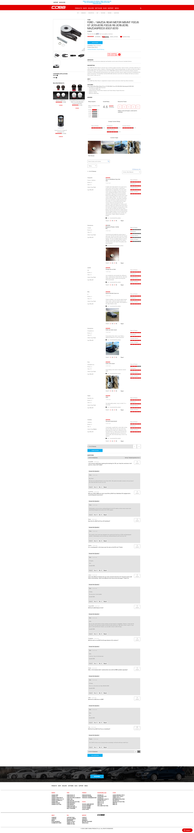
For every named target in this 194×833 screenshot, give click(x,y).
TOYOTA (84, 801)
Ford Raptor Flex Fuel (73, 801)
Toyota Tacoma (86, 806)
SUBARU (53, 792)
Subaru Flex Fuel (56, 804)
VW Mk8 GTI (100, 797)
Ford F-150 (69, 799)
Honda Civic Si (116, 797)
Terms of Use (70, 822)
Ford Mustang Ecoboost (74, 797)
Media (117, 8)
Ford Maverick (71, 803)
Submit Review (95, 450)
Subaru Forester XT (57, 797)
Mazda (54, 75)
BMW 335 (115, 803)
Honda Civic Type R (118, 796)
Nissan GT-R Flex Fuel (119, 801)
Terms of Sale (71, 824)
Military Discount (87, 821)
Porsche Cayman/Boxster (89, 797)
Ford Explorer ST (72, 807)
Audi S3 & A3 (100, 803)
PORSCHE (84, 792)
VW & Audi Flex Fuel (102, 805)
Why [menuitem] (97, 12)
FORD (68, 792)
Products (78, 8)
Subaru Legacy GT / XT (58, 799)
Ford (54, 77)
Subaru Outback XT (57, 800)
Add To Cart (95, 42)
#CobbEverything (56, 822)
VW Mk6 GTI (100, 795)
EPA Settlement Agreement (71, 819)
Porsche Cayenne (87, 796)
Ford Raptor (70, 800)
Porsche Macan (86, 795)
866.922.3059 (62, 2)
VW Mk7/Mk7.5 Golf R (103, 799)
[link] (94, 36)
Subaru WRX (55, 795)
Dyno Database (56, 821)
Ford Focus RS (71, 805)
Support (111, 8)
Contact (84, 817)
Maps (85, 8)
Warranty (85, 820)
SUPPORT (55, 2)
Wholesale (85, 822)
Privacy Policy (71, 821)
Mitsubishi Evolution (119, 799)
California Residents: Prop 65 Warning (95, 49)
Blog (105, 8)
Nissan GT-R (116, 800)
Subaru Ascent (56, 803)
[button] (137, 462)
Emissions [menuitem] (83, 12)
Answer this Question (94, 471)
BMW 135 (115, 804)
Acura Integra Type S (119, 795)
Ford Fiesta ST (71, 796)
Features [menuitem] (103, 12)
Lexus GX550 (85, 809)
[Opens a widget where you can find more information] (187, 830)
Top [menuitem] (78, 12)
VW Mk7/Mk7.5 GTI (101, 796)
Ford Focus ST (71, 795)
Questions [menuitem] (116, 12)
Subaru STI (55, 796)
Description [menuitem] (91, 12)
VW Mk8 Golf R (101, 800)
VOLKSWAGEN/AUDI (101, 792)
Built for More (71, 808)
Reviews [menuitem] (109, 12)
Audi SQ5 (99, 804)
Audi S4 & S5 (100, 801)
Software (98, 8)
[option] (69, 35)
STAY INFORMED (97, 776)
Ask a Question (95, 755)
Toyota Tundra (86, 808)
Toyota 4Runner (86, 805)
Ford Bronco (70, 804)
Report (105, 487)
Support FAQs (71, 817)
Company (54, 817)
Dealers (91, 8)
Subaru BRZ (55, 801)
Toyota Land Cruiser (88, 804)
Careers (54, 818)
